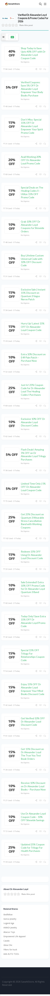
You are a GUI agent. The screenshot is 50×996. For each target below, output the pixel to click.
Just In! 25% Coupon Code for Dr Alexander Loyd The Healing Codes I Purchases (33, 389)
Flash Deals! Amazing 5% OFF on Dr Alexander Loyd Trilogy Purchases (33, 454)
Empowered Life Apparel (14, 936)
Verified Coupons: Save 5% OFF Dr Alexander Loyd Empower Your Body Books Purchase (32, 89)
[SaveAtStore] (12, 3)
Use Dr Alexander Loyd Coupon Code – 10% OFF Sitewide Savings (33, 817)
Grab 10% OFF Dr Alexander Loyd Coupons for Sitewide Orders (32, 226)
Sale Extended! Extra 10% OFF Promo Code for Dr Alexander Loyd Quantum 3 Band (33, 587)
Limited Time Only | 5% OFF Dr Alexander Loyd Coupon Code (33, 487)
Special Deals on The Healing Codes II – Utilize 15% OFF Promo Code (32, 192)
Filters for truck (10, 949)
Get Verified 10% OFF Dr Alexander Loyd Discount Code (33, 721)
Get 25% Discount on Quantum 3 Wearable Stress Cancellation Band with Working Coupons (32, 521)
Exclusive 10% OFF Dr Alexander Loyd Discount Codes (33, 422)
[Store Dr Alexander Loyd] (8, 18)
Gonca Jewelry (9, 919)
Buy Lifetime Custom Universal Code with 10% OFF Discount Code (32, 260)
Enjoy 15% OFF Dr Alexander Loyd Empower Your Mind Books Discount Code (32, 689)
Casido (6, 940)
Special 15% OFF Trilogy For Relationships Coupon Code (33, 655)
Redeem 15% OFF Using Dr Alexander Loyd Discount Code (32, 555)
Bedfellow (7, 914)
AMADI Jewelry (10, 927)
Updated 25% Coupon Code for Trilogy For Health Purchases (33, 848)
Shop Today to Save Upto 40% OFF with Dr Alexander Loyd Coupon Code (33, 53)
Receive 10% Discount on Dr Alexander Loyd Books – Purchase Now (33, 786)
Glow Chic (7, 945)
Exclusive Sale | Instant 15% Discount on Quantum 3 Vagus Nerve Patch (33, 294)
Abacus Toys (9, 932)
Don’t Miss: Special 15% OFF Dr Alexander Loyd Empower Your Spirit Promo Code (32, 126)
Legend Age (8, 923)
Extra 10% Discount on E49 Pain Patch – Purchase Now (33, 357)
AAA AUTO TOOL (11, 954)
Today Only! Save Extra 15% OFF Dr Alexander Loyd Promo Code (33, 621)
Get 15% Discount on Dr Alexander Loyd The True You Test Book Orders (32, 753)
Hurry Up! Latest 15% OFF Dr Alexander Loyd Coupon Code (32, 327)
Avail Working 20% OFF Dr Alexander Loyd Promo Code (31, 160)
